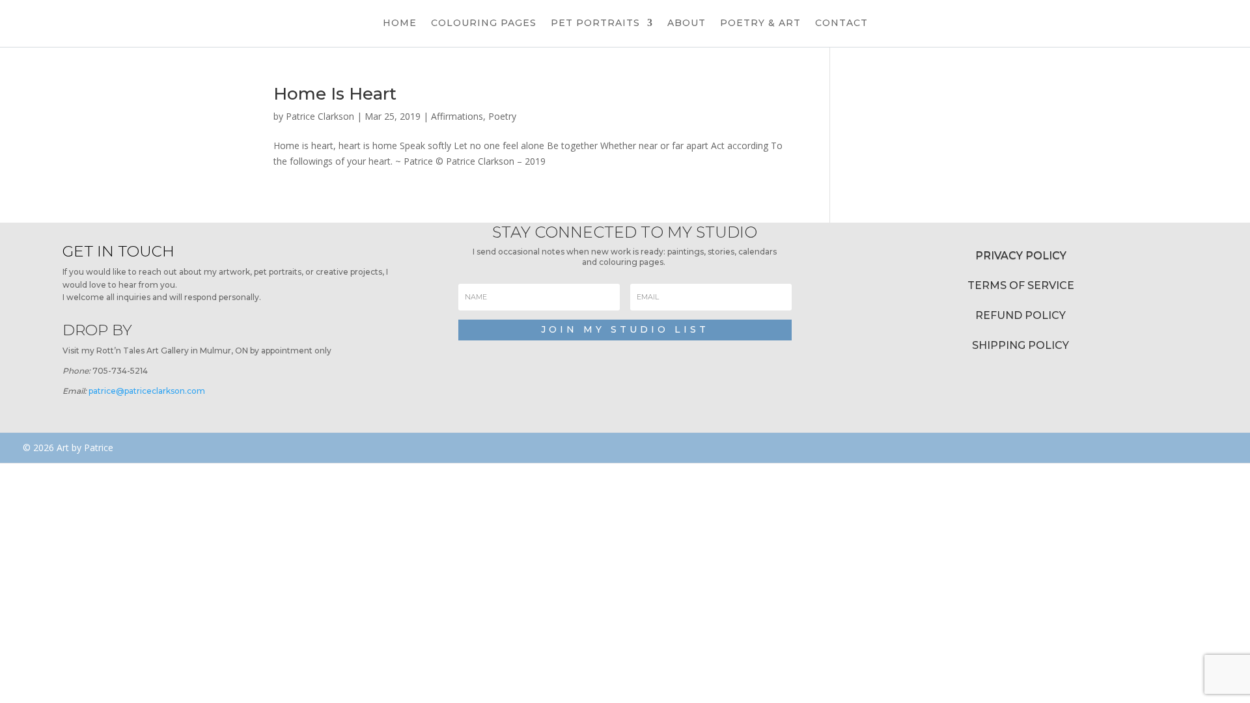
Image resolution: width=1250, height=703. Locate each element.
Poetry (502, 116)
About (686, 23)
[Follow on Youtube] (1001, 448)
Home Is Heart (334, 93)
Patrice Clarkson (320, 116)
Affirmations (457, 116)
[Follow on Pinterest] (966, 447)
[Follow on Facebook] (893, 448)
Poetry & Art (760, 23)
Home (400, 23)
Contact (841, 23)
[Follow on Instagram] (932, 448)
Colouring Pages (483, 23)
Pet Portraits (595, 23)
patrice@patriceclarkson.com (147, 391)
